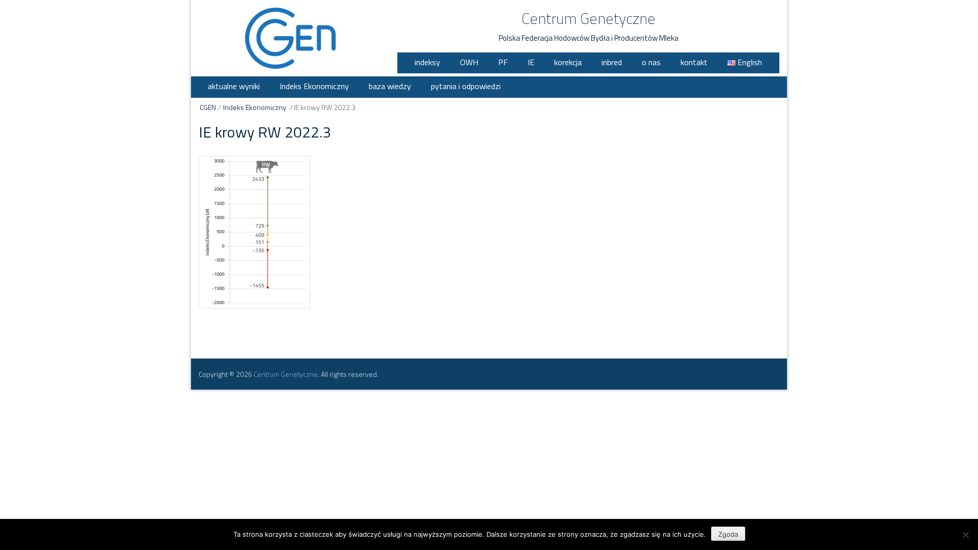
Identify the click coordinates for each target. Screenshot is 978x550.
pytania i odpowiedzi (466, 86)
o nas (651, 62)
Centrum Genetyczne (589, 18)
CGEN (208, 107)
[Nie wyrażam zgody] (965, 535)
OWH (469, 62)
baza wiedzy (390, 86)
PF (503, 62)
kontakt (694, 62)
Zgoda (728, 534)
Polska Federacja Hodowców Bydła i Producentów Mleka (588, 38)
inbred (612, 62)
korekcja (568, 62)
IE (531, 62)
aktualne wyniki (234, 86)
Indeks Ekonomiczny (314, 86)
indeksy (427, 62)
